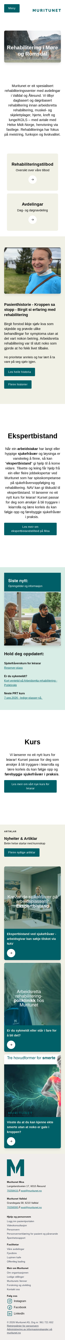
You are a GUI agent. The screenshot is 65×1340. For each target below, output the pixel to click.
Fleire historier (17, 384)
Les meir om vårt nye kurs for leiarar (30, 786)
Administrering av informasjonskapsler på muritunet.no (29, 1331)
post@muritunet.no (31, 1190)
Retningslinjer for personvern (23, 1325)
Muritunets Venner (17, 1281)
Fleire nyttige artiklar (21, 852)
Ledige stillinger (15, 1276)
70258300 (13, 1207)
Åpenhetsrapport (16, 1237)
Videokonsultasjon (17, 1225)
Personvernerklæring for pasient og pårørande (32, 1233)
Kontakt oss (13, 1289)
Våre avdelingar (15, 1249)
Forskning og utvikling (19, 1285)
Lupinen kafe (14, 1257)
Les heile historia (19, 371)
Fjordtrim (12, 1253)
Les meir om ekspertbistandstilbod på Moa (30, 528)
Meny (11, 8)
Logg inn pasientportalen (20, 1221)
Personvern (13, 1229)
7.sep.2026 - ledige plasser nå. (23, 697)
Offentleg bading (16, 1261)
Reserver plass (13, 667)
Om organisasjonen (17, 1272)
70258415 (13, 1190)
